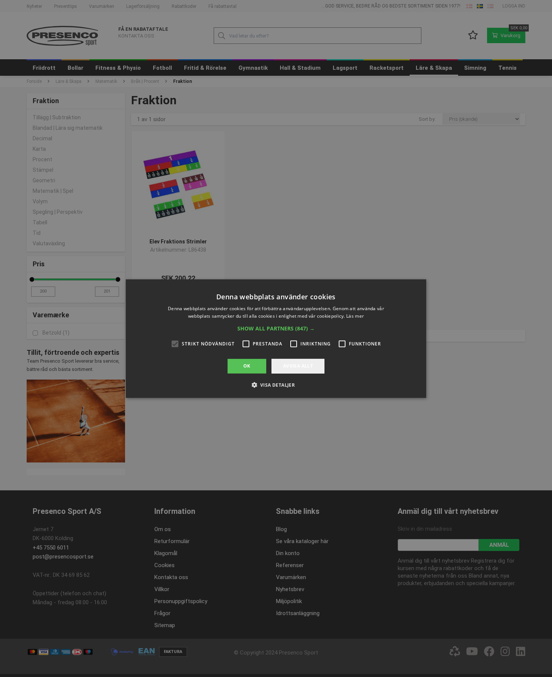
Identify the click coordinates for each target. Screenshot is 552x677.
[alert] (276, 338)
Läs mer (355, 316)
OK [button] (246, 366)
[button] (276, 328)
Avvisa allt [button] (298, 366)
